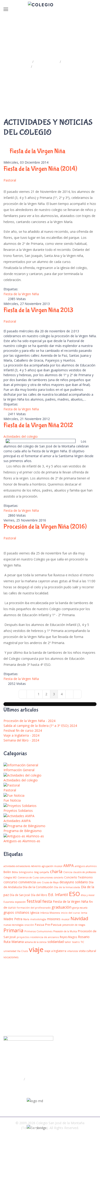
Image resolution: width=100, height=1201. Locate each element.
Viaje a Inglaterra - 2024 (21, 735)
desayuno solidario (74, 882)
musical (65, 919)
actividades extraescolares (16, 866)
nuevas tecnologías (13, 924)
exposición (20, 901)
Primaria (13, 930)
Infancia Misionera (50, 912)
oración (29, 924)
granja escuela (79, 907)
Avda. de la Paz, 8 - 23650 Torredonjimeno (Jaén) (47, 1069)
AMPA (68, 865)
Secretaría (34, 1079)
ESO (74, 894)
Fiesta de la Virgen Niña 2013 (38, 310)
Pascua (39, 925)
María (26, 919)
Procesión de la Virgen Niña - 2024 (29, 721)
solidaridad (55, 941)
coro (39, 882)
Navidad (79, 918)
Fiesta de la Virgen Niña (21, 294)
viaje (36, 949)
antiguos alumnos (86, 866)
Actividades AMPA (17, 821)
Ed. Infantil (58, 894)
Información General (18, 770)
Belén (7, 872)
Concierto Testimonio (78, 877)
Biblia (15, 872)
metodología (38, 919)
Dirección (15, 1079)
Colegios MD (10, 877)
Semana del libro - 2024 (21, 740)
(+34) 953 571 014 (23, 1088)
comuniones (46, 877)
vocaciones (10, 957)
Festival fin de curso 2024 (22, 730)
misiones (53, 919)
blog (36, 872)
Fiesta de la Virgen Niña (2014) (40, 168)
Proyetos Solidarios (18, 810)
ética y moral (87, 895)
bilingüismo (26, 872)
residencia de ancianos (44, 937)
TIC (82, 942)
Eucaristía (8, 901)
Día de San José (20, 895)
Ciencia (67, 872)
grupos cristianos (16, 912)
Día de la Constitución (38, 887)
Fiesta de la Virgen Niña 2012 (38, 425)
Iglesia (34, 912)
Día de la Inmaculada (67, 887)
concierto (58, 877)
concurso (10, 882)
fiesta (47, 901)
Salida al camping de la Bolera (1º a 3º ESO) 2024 (40, 725)
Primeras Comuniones (38, 931)
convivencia (27, 882)
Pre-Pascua (53, 925)
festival (34, 901)
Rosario (84, 937)
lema (84, 912)
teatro (76, 942)
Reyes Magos (68, 937)
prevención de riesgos (73, 924)
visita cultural (87, 951)
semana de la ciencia (36, 942)
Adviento (36, 866)
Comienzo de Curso (28, 877)
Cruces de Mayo (50, 882)
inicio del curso (70, 912)
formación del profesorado (34, 907)
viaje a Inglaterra (55, 951)
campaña (44, 872)
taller (68, 942)
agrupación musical (52, 866)
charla (56, 871)
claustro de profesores (84, 872)
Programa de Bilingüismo (22, 831)
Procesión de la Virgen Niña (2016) (45, 526)
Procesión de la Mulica (65, 931)
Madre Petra (12, 919)
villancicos (72, 951)
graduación (61, 907)
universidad (9, 951)
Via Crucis (22, 951)
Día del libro (39, 895)
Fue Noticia (12, 800)
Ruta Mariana (13, 941)
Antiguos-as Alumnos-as (21, 841)
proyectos (23, 937)
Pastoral (9, 180)
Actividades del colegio (20, 436)
